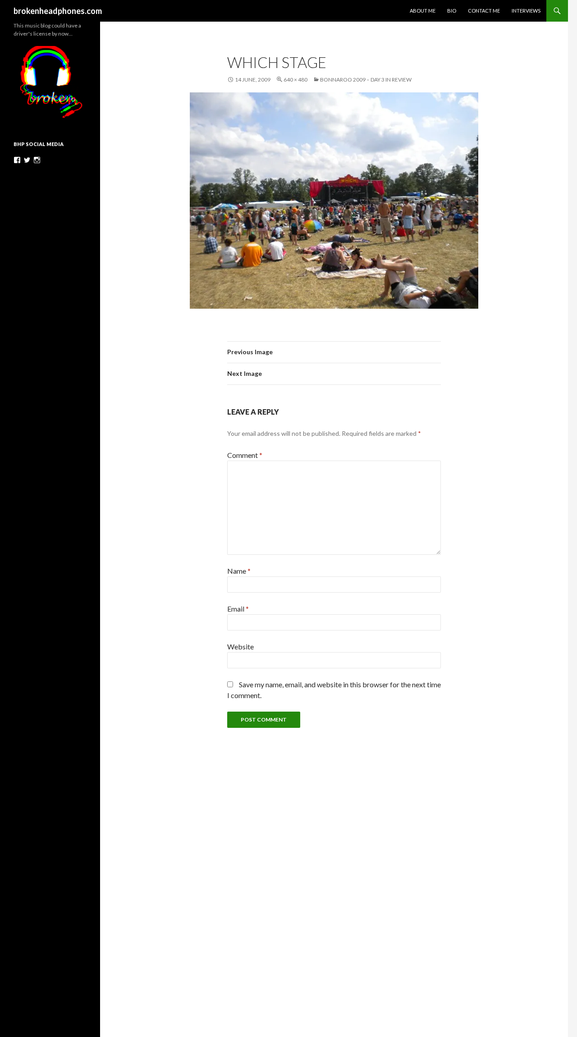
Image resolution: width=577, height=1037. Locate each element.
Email (238, 608)
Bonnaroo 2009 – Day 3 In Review (366, 79)
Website (240, 646)
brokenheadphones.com (58, 11)
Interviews (526, 11)
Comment (244, 455)
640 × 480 (295, 79)
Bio (451, 11)
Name (239, 570)
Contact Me (484, 11)
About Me (422, 11)
